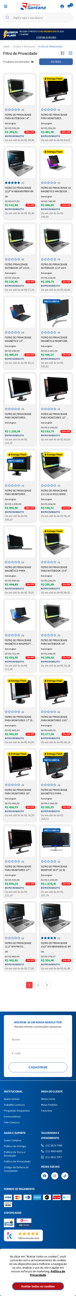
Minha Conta (48, 1099)
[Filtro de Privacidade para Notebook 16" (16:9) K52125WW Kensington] (56, 615)
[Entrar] (62, 6)
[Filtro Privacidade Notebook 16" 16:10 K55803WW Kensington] (20, 239)
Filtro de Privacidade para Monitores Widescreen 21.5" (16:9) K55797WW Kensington (55, 116)
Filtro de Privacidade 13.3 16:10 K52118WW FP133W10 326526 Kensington (54, 492)
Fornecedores (12, 1116)
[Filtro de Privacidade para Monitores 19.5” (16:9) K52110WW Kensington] (56, 692)
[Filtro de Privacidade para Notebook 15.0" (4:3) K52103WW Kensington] (56, 542)
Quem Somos (12, 1099)
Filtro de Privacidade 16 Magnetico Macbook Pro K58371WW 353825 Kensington (56, 189)
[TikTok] (64, 1176)
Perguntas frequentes (17, 1110)
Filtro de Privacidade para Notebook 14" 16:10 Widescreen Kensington (18, 116)
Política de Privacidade (17, 1161)
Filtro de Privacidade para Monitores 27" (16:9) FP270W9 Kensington (18, 868)
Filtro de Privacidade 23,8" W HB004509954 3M (19, 189)
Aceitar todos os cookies (38, 1286)
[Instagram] (54, 1176)
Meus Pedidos (49, 1105)
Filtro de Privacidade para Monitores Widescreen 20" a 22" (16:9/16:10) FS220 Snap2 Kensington (19, 492)
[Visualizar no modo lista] (62, 53)
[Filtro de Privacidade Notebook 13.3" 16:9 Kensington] (56, 239)
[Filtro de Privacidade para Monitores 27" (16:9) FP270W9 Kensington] (20, 841)
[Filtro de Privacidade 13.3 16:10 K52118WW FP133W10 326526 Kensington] (56, 465)
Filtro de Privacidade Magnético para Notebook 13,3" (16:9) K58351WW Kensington (19, 569)
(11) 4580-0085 (54, 1151)
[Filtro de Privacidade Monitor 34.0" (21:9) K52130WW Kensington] (56, 841)
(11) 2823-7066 (54, 1145)
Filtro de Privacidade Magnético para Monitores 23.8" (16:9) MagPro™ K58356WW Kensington (54, 791)
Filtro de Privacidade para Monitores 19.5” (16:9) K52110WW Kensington (54, 718)
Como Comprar (12, 1140)
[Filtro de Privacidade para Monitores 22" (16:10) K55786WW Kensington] (56, 389)
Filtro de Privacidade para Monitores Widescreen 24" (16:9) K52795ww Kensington (19, 416)
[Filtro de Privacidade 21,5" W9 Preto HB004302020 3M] (20, 918)
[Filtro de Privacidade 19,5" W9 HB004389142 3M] (56, 918)
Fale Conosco (12, 1122)
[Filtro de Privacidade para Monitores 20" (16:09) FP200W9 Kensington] (20, 765)
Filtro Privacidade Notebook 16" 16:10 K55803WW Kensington (19, 266)
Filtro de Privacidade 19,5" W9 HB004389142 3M (56, 944)
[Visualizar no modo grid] (70, 53)
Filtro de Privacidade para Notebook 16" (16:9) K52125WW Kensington (54, 642)
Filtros (56, 61)
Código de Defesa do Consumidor (16, 1169)
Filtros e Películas (24, 46)
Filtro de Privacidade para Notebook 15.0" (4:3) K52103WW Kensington (54, 569)
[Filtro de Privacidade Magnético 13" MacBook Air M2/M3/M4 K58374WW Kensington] (20, 312)
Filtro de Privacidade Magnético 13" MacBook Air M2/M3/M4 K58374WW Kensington (19, 339)
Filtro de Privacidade (50, 46)
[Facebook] (44, 1176)
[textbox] (38, 17)
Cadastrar (38, 1067)
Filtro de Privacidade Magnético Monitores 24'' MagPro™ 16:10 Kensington (55, 339)
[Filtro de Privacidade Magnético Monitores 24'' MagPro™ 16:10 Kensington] (56, 312)
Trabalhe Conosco (14, 1105)
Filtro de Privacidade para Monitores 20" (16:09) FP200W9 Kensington (18, 791)
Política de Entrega (15, 1146)
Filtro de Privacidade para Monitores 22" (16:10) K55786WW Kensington (54, 416)
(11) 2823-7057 (53, 1157)
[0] (69, 6)
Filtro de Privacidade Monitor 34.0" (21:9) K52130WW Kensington (55, 868)
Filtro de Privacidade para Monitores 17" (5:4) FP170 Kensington (20, 718)
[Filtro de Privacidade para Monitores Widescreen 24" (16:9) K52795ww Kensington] (20, 389)
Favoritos (46, 1110)
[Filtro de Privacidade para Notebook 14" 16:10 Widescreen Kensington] (20, 90)
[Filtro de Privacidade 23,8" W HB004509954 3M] (20, 163)
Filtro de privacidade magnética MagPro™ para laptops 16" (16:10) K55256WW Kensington (20, 642)
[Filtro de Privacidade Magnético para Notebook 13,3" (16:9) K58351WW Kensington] (20, 542)
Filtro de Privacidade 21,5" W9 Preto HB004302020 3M (18, 945)
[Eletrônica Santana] (33, 6)
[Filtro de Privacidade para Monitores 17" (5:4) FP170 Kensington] (20, 692)
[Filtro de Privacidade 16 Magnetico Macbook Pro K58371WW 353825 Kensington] (56, 163)
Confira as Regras (46, 37)
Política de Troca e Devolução (14, 1153)
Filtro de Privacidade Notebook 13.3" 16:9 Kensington (54, 266)
